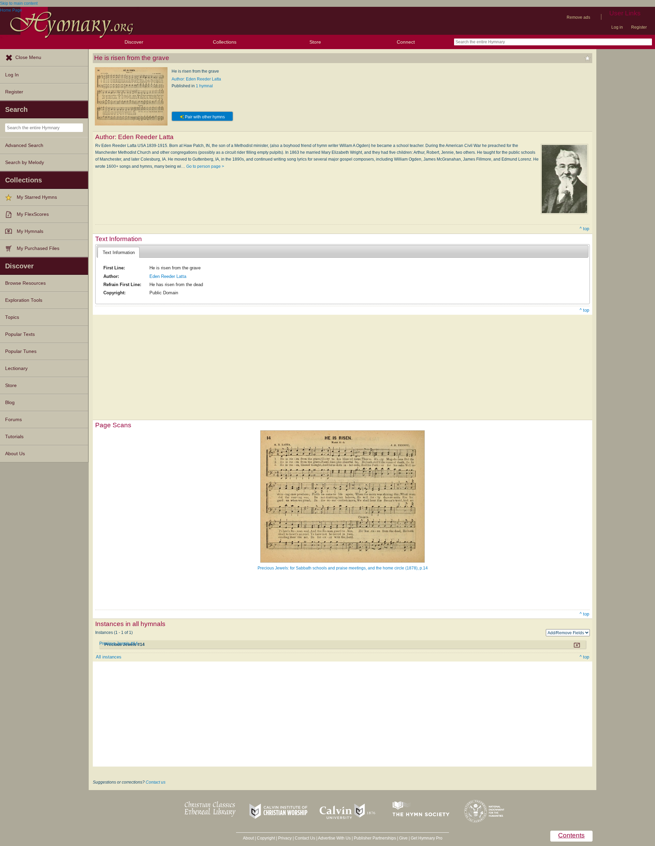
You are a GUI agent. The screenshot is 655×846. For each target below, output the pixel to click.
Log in (617, 27)
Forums (13, 419)
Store (315, 42)
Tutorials (14, 436)
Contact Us (305, 838)
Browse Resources (25, 283)
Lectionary (16, 368)
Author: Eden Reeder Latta (196, 79)
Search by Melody (24, 162)
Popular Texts (20, 334)
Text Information (119, 252)
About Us (15, 453)
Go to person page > (205, 166)
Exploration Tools (23, 300)
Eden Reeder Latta (167, 276)
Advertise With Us (334, 838)
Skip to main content (19, 3)
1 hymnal (204, 86)
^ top (584, 228)
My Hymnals (30, 231)
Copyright (266, 838)
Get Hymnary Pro (426, 838)
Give (403, 838)
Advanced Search (24, 145)
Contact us (155, 782)
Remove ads (578, 17)
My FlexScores (33, 214)
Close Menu (28, 57)
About (248, 838)
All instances (108, 656)
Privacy (285, 838)
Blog (10, 402)
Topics (12, 317)
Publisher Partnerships (375, 838)
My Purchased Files (38, 248)
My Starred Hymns (37, 197)
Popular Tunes (21, 351)
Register (639, 27)
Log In (12, 74)
